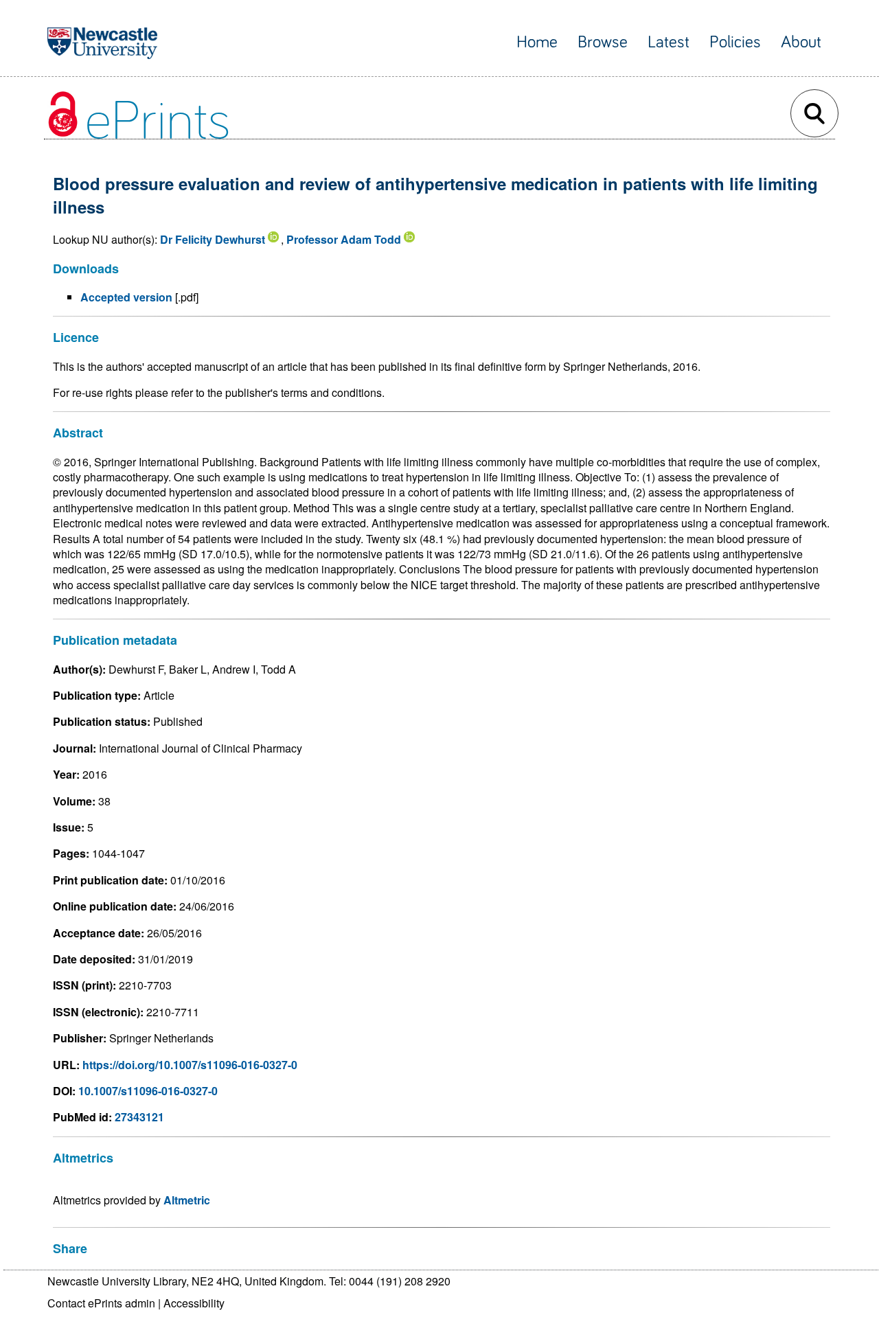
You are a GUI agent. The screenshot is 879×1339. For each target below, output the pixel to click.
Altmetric (186, 1200)
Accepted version (126, 297)
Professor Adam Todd (343, 239)
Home (537, 42)
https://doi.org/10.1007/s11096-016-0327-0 (189, 1065)
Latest (668, 42)
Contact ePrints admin (101, 1303)
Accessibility (194, 1303)
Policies (735, 42)
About (801, 42)
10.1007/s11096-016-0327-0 (148, 1091)
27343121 (139, 1117)
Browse (603, 42)
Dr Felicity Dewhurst (212, 239)
